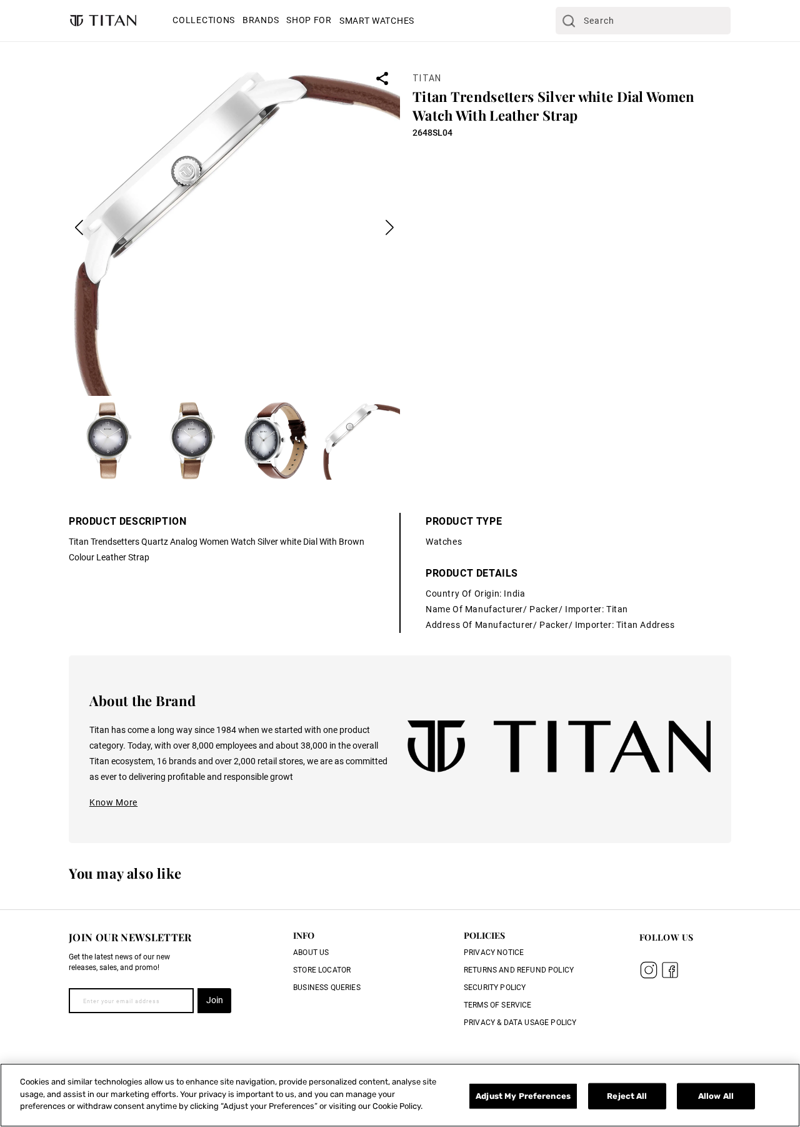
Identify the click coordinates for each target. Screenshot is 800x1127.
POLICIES (484, 935)
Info (303, 935)
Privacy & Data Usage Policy (520, 1022)
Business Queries (327, 987)
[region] (400, 1095)
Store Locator (322, 970)
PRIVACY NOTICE (494, 952)
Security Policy (495, 987)
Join (214, 1000)
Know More (113, 802)
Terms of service (498, 1005)
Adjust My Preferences (523, 1096)
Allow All (716, 1096)
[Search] (568, 20)
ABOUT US (311, 952)
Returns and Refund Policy (519, 970)
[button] (204, 21)
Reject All (627, 1096)
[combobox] (643, 20)
